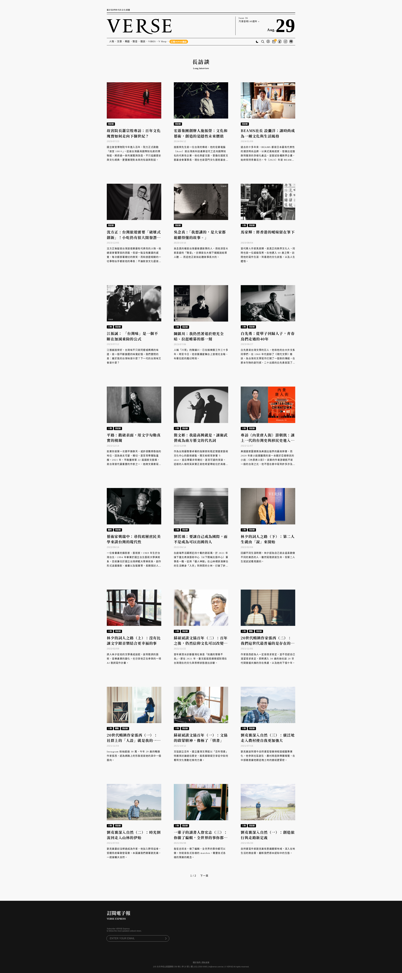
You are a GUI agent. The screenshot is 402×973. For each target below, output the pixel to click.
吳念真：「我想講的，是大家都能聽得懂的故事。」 (200, 234)
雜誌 (142, 41)
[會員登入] (268, 41)
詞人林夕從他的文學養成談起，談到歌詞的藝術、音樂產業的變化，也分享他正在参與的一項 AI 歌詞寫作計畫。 (134, 658)
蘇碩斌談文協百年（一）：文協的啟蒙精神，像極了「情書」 (201, 737)
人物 (111, 41)
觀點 (251, 631)
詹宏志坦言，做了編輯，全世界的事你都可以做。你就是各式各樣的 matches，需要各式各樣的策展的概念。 (200, 853)
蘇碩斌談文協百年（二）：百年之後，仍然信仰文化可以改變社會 (201, 643)
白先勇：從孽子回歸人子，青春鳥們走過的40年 (268, 336)
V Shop (162, 41)
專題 (127, 41)
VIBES (152, 41)
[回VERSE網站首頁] (139, 25)
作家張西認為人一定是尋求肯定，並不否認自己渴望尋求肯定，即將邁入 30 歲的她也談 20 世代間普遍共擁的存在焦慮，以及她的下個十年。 (268, 658)
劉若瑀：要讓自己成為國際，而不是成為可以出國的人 (201, 539)
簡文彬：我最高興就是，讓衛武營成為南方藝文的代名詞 (201, 437)
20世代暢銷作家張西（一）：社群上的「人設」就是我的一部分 (134, 740)
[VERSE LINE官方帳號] (291, 41)
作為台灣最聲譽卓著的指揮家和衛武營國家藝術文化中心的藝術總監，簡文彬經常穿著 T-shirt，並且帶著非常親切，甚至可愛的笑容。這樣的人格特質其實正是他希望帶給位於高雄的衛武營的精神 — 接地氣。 (201, 460)
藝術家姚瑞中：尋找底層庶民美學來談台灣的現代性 (134, 539)
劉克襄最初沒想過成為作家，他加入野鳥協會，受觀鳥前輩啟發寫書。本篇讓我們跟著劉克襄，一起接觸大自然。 (134, 853)
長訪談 (111, 124)
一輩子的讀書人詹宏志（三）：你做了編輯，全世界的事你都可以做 (201, 838)
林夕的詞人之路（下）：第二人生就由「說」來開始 (268, 539)
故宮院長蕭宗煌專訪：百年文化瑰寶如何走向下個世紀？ (134, 133)
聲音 (135, 41)
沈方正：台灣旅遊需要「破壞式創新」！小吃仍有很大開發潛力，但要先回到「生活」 (134, 237)
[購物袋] (274, 41)
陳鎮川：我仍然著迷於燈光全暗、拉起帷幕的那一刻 (199, 336)
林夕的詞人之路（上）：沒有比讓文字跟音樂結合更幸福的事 (134, 640)
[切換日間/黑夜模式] (257, 42)
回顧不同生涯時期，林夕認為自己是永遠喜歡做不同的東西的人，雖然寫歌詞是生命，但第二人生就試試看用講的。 (268, 557)
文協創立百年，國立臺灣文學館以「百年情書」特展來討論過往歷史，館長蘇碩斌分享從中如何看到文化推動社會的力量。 (201, 755)
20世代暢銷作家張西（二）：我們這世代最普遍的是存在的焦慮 (268, 643)
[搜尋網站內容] (262, 42)
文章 (119, 41)
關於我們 (196, 963)
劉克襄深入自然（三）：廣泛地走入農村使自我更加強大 (268, 737)
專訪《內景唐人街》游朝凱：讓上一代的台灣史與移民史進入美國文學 (268, 440)
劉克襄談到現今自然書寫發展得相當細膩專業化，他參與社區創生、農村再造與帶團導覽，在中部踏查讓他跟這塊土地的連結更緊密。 (268, 755)
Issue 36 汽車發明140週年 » (249, 20)
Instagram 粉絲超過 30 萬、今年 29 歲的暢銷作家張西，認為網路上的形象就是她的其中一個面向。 (134, 755)
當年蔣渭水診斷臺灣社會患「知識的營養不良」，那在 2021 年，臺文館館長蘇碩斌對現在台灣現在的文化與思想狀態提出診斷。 (200, 658)
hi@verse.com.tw (216, 967)
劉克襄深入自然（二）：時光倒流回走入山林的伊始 (134, 835)
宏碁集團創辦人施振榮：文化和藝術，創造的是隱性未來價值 (201, 133)
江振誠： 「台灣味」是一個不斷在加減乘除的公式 (132, 336)
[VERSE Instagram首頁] (285, 41)
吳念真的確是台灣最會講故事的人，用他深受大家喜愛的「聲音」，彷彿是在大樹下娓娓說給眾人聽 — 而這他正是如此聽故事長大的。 (201, 252)
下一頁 (204, 875)
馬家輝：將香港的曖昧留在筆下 (268, 232)
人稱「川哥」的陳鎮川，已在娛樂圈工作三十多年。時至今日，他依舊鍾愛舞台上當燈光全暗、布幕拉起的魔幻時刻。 (201, 354)
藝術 (110, 530)
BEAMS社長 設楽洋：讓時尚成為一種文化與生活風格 (268, 133)
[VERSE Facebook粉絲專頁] (279, 41)
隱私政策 (205, 963)
